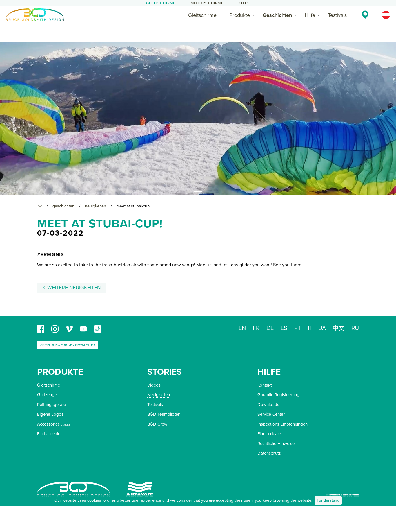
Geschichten (277, 15)
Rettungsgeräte (51, 404)
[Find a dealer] (365, 14)
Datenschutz (269, 453)
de (270, 328)
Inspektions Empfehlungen (282, 424)
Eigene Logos (50, 414)
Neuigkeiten (158, 394)
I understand (328, 500)
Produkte (239, 15)
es (284, 328)
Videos (154, 385)
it (310, 328)
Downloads (268, 404)
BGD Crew (157, 424)
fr (256, 328)
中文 (338, 328)
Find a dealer (49, 433)
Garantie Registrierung (278, 394)
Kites (244, 3)
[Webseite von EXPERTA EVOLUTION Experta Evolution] (342, 493)
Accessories (48, 424)
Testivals (337, 15)
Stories (164, 372)
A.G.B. (65, 424)
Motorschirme (207, 3)
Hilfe (310, 15)
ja (322, 328)
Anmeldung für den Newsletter (67, 345)
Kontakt (264, 385)
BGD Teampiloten (163, 414)
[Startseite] (40, 206)
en (242, 328)
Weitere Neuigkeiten (73, 288)
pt (297, 328)
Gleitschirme (160, 3)
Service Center (271, 414)
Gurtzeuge (47, 394)
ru (355, 328)
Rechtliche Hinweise (276, 443)
